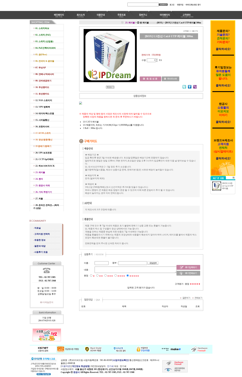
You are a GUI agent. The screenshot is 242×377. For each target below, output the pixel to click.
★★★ (110, 276)
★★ (101, 276)
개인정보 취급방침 (80, 366)
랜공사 (76, 372)
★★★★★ (134, 276)
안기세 (110, 366)
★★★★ (121, 276)
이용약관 (65, 366)
